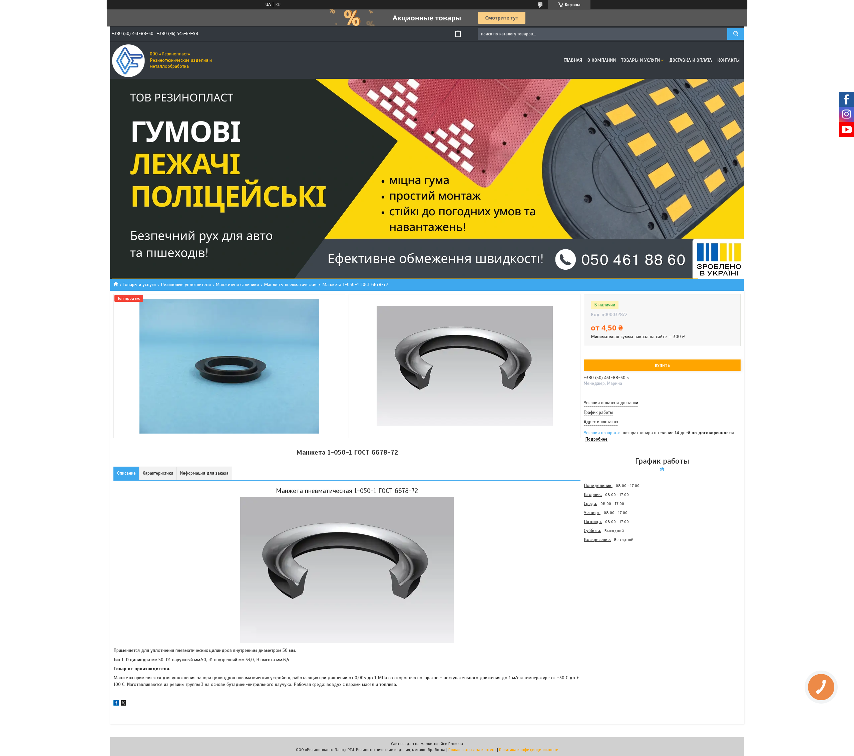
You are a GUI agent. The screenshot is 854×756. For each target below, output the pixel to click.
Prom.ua (455, 743)
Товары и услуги (640, 60)
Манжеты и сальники (237, 284)
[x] (123, 704)
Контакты (728, 60)
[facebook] (116, 704)
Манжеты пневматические (291, 284)
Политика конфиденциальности (528, 749)
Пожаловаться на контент (472, 749)
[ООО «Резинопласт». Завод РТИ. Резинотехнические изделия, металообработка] (128, 60)
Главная (572, 60)
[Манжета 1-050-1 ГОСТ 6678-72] (607, 579)
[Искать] (735, 34)
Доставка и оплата (690, 60)
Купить (662, 365)
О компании (601, 60)
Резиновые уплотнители (186, 284)
